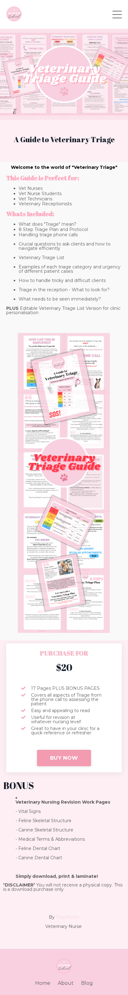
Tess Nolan (67, 917)
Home (42, 983)
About (66, 983)
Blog (87, 983)
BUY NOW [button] (64, 758)
